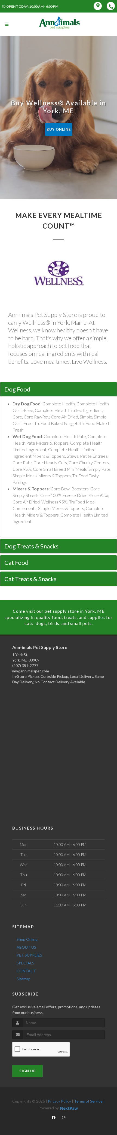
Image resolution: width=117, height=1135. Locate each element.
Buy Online (59, 129)
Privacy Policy (59, 1101)
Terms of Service (88, 1101)
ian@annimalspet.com (30, 671)
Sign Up (27, 1071)
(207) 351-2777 (25, 665)
